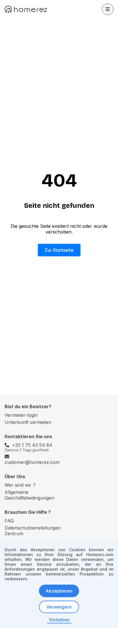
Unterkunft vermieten (28, 422)
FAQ (9, 521)
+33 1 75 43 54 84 (32, 445)
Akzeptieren (59, 591)
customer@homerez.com (32, 462)
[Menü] (107, 9)
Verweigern (59, 607)
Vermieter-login (21, 415)
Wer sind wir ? (20, 485)
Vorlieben (59, 620)
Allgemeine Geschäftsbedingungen (29, 495)
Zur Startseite (59, 250)
